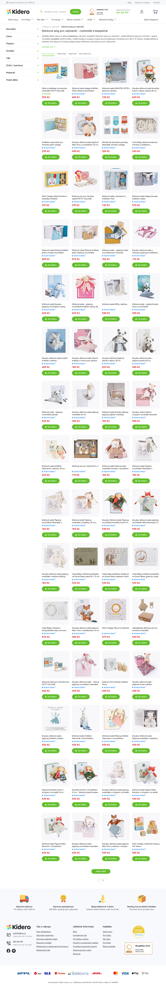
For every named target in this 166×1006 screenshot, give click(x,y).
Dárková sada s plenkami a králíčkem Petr (114, 197)
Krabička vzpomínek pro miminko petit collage (52, 143)
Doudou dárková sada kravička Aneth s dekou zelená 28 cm (145, 89)
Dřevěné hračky (106, 19)
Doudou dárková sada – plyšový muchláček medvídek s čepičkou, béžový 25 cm (85, 845)
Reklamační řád (43, 950)
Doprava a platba (142, 2)
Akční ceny (13, 19)
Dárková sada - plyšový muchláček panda (52, 413)
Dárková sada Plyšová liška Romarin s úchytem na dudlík (145, 791)
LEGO (89, 19)
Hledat (75, 11)
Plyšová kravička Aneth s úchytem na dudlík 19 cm (53, 791)
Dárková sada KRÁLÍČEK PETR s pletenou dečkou (116, 89)
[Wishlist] (45, 60)
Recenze (76, 954)
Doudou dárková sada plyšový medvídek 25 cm (85, 413)
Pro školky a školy (81, 939)
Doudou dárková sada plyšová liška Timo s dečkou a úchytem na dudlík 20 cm (115, 845)
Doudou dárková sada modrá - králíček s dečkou (55, 359)
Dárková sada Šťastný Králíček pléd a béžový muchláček (85, 251)
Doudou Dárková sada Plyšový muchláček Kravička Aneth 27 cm (115, 521)
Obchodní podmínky (45, 935)
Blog (129, 2)
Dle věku (41, 19)
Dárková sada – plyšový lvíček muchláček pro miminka (115, 251)
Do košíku (52, 103)
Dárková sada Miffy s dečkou (114, 304)
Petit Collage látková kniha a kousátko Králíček (54, 197)
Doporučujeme (48, 53)
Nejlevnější (61, 53)
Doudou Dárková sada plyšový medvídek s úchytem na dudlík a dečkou (115, 791)
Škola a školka (73, 19)
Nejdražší (72, 53)
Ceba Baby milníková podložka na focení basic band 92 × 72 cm (85, 575)
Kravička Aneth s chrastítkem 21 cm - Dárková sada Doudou (85, 791)
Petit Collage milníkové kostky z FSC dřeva (146, 845)
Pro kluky (56, 19)
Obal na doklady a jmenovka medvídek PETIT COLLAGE (54, 89)
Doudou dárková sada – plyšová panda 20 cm (142, 359)
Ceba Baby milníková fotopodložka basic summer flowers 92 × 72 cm (54, 629)
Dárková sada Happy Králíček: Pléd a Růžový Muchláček (85, 89)
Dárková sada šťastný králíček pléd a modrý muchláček (55, 251)
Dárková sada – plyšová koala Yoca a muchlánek (145, 305)
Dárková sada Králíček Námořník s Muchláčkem (82, 737)
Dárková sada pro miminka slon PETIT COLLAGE (55, 683)
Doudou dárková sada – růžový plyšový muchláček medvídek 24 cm (85, 683)
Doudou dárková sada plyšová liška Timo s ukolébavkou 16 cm (85, 629)
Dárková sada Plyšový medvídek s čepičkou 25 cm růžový (84, 521)
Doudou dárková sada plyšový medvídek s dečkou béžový (55, 575)
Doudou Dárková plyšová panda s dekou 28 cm (113, 359)
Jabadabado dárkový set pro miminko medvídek (144, 629)
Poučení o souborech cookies (85, 943)
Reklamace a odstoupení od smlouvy (52, 946)
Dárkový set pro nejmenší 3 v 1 (85, 466)
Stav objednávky (43, 931)
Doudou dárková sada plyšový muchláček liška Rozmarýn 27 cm (145, 521)
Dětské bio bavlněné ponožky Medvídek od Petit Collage (115, 143)
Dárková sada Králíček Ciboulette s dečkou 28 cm (53, 467)
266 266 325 (122, 12)
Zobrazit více (47, 47)
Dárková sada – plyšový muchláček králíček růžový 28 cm (85, 305)
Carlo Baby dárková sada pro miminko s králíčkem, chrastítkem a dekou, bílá (145, 143)
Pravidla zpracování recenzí (85, 946)
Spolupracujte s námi (82, 950)
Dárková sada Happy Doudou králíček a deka (145, 197)
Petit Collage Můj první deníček (115, 628)
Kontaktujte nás (80, 935)
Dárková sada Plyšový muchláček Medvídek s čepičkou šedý (142, 467)
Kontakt (156, 2)
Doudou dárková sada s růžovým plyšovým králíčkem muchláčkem (145, 251)
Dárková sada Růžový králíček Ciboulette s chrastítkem (115, 737)
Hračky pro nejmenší (50, 27)
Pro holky (26, 19)
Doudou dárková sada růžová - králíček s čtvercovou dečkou (85, 359)
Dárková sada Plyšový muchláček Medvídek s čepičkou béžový (52, 521)
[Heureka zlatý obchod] (138, 931)
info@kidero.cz (19, 933)
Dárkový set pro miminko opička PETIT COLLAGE (83, 197)
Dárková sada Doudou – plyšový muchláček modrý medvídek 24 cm (53, 305)
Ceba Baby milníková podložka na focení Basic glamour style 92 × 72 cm (145, 575)
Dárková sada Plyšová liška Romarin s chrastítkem (53, 845)
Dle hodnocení (85, 53)
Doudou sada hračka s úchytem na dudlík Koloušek (144, 413)
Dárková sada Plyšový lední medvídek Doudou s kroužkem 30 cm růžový (115, 467)
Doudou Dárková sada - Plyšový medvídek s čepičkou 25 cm (145, 737)
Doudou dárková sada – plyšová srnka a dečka (142, 683)
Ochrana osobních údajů (47, 939)
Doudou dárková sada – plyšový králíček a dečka (52, 737)
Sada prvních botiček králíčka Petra (115, 683)
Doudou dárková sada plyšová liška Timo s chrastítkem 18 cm (85, 143)
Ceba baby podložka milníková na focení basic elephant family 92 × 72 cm (116, 575)
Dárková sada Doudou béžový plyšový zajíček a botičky (115, 413)
